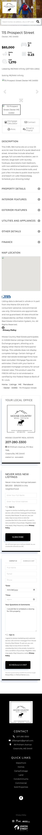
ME (19, 385)
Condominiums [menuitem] (21, 779)
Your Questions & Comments (17, 605)
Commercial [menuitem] (21, 783)
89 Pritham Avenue (22, 747)
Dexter (7, 388)
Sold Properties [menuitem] (21, 787)
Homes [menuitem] (21, 767)
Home (5, 385)
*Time (7, 595)
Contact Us (9, 457)
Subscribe (18, 537)
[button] (38, 22)
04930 (14, 388)
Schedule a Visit (28, 561)
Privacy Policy (9, 330)
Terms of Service (21, 675)
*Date (7, 586)
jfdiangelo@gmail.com (22, 741)
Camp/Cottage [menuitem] (21, 771)
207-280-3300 (27, 7)
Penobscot (28, 385)
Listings (13, 385)
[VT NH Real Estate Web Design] (21, 828)
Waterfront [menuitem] (21, 763)
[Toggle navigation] (38, 7)
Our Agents (19, 457)
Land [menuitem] (21, 775)
